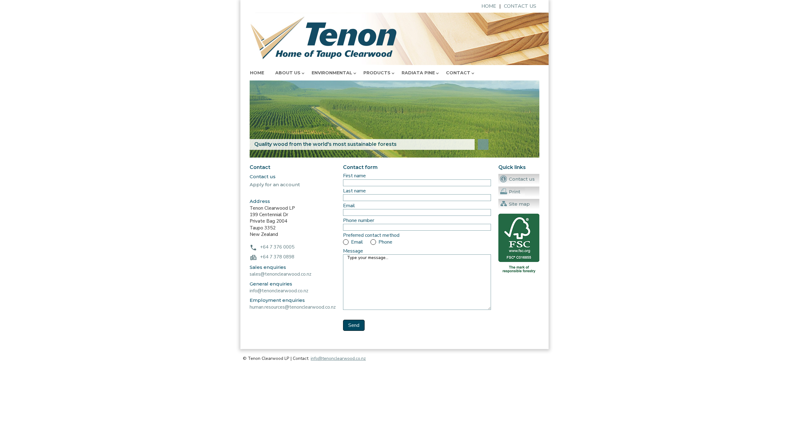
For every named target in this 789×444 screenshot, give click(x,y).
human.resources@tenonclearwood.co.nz (293, 307)
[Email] (346, 242)
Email (349, 206)
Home (488, 6)
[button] (289, 72)
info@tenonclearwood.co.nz (279, 291)
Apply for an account (275, 184)
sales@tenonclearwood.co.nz (280, 274)
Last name (354, 191)
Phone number (358, 220)
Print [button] (514, 192)
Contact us (520, 6)
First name (354, 176)
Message (353, 251)
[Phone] (373, 242)
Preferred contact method (371, 235)
